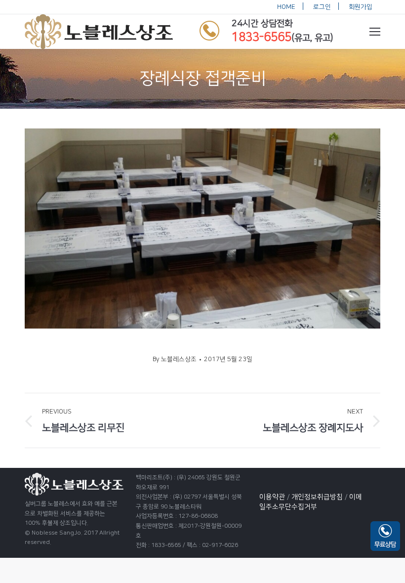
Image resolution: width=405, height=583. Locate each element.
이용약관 (272, 497)
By (175, 359)
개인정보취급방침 (317, 497)
